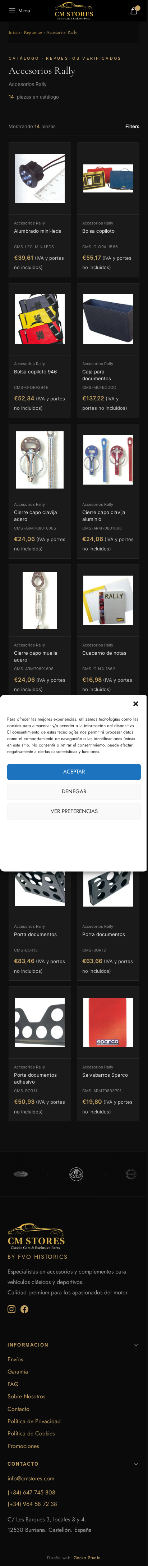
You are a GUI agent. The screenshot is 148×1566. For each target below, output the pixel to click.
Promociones (23, 1446)
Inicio (14, 32)
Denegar (74, 791)
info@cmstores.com (31, 1478)
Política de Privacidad (34, 1421)
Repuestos (33, 32)
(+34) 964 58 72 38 (32, 1504)
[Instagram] (11, 1309)
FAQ (13, 1384)
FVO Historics (43, 1257)
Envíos (15, 1359)
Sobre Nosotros (26, 1396)
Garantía (18, 1371)
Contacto (18, 1409)
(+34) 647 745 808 (31, 1492)
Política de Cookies (31, 1433)
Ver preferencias (74, 811)
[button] (136, 704)
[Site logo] (74, 10)
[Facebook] (24, 1309)
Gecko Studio (87, 1557)
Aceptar (74, 772)
